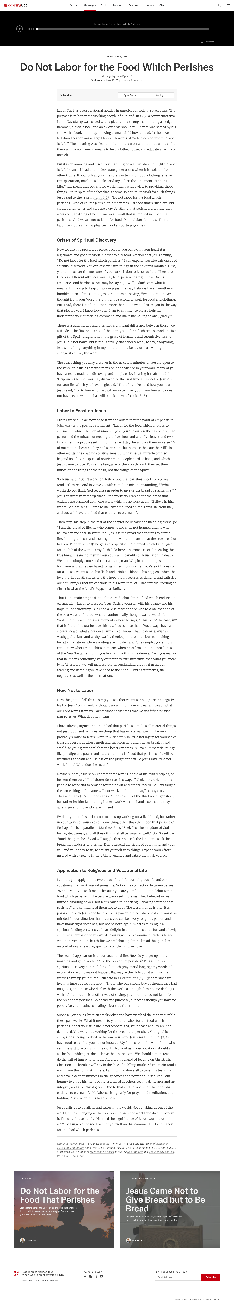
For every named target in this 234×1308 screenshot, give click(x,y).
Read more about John (70, 1156)
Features (134, 5)
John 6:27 (108, 80)
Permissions (195, 1299)
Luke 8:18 (138, 396)
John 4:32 (157, 1037)
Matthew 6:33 (109, 828)
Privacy (207, 1299)
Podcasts (118, 5)
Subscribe (211, 1277)
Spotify (159, 95)
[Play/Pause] (19, 28)
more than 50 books (102, 1151)
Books (104, 5)
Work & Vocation (133, 80)
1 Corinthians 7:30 (131, 978)
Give (161, 5)
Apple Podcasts (131, 95)
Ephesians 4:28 (103, 796)
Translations (180, 1299)
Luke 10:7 (145, 779)
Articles (74, 5)
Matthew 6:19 (119, 737)
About (150, 5)
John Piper (63, 1143)
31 (148, 978)
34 (168, 1037)
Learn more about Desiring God (38, 1280)
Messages (90, 5)
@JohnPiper (78, 1143)
